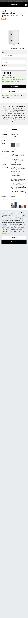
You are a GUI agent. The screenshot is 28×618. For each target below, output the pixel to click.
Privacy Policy (5, 233)
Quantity (4, 65)
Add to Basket (14, 86)
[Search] (22, 5)
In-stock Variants (14, 91)
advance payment (10, 95)
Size (3, 52)
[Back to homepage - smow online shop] (14, 5)
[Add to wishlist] (25, 11)
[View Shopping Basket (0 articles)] (26, 5)
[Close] (26, 1)
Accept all (14, 242)
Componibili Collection (16, 199)
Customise (14, 237)
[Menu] (2, 5)
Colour (4, 59)
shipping (7, 77)
